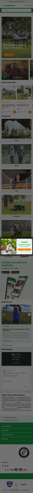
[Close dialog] (31, 239)
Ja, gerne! (24, 249)
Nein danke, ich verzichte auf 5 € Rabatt (24, 251)
